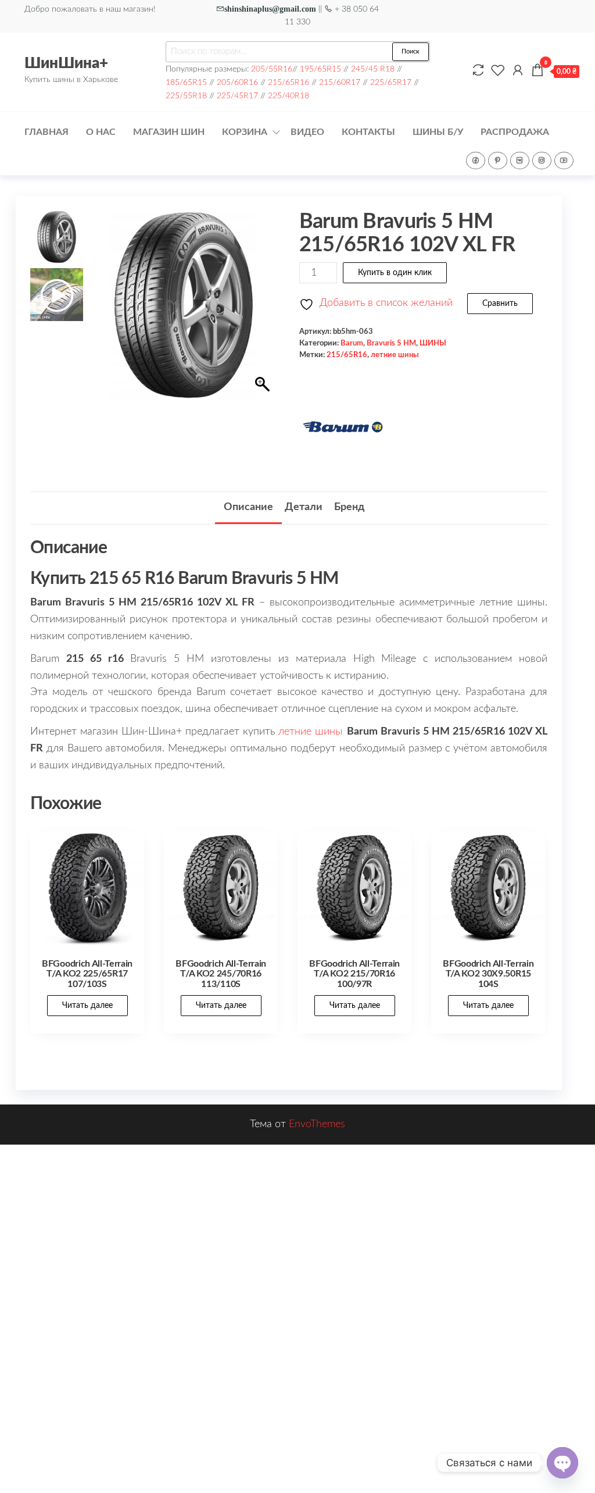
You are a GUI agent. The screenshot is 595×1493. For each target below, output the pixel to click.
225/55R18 (186, 95)
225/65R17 (390, 82)
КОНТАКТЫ (368, 132)
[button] (264, 311)
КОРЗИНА (244, 132)
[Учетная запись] (517, 71)
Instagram (541, 160)
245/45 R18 (373, 69)
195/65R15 (320, 69)
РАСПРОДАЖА (515, 132)
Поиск (411, 51)
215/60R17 (339, 82)
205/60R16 (237, 82)
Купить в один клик (395, 273)
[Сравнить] (478, 71)
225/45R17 (237, 95)
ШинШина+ (66, 63)
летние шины (395, 354)
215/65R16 (288, 82)
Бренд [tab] (349, 507)
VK (519, 160)
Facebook (475, 160)
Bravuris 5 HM (391, 343)
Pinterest (497, 160)
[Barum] (342, 427)
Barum (351, 343)
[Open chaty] (562, 1462)
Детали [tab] (303, 507)
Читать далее (87, 1006)
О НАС (101, 132)
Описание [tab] (248, 507)
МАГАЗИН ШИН (169, 132)
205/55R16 (271, 69)
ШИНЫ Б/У (438, 132)
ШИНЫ (433, 343)
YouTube (564, 160)
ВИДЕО (307, 132)
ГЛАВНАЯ (46, 132)
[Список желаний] (498, 71)
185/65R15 (186, 82)
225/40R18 (288, 95)
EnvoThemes (317, 1124)
